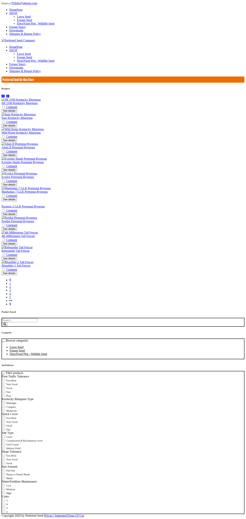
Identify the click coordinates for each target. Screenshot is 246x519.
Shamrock (11, 410)
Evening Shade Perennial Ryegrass (23, 162)
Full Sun (10, 470)
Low (8, 485)
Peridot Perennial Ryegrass (18, 221)
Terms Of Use (75, 515)
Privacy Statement (55, 515)
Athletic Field (13, 448)
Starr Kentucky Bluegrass (17, 117)
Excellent (11, 380)
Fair (8, 391)
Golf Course (12, 444)
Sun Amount (9, 466)
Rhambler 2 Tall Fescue (16, 265)
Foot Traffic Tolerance (15, 376)
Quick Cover (10, 414)
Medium (10, 489)
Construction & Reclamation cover (24, 440)
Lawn (9, 436)
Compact (11, 406)
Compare (11, 107)
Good (9, 388)
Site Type (7, 432)
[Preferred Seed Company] (18, 40)
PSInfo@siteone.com (24, 3)
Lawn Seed (16, 347)
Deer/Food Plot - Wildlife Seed (28, 354)
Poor (8, 395)
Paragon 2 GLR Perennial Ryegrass (23, 206)
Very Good (11, 384)
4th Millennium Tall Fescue (18, 236)
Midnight (11, 403)
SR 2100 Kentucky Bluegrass (20, 103)
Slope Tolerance (12, 451)
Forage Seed (17, 350)
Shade (9, 478)
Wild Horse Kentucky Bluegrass (21, 132)
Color (5, 496)
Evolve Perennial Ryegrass (18, 177)
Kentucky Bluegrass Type (17, 399)
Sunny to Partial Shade (18, 474)
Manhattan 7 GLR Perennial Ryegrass (25, 191)
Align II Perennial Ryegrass (18, 147)
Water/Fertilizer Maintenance (19, 481)
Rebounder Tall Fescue (16, 250)
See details (9, 110)
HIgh (9, 493)
